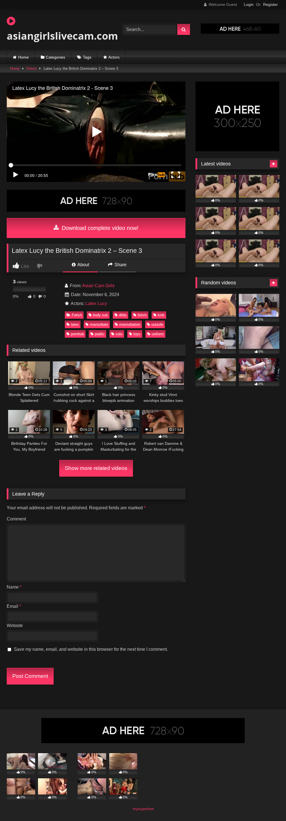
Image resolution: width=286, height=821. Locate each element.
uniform (158, 334)
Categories (55, 57)
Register (270, 4)
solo (119, 334)
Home (23, 57)
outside (157, 324)
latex (75, 324)
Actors (114, 57)
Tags (87, 57)
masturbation (129, 324)
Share (120, 264)
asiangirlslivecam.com (57, 36)
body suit (100, 315)
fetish (142, 315)
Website (15, 625)
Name (14, 587)
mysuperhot (143, 808)
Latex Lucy (96, 303)
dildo (123, 315)
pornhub (77, 334)
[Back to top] (269, 804)
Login (249, 4)
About (83, 264)
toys (137, 334)
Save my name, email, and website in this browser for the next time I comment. (91, 649)
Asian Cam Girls (98, 285)
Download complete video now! (99, 228)
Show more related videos (96, 468)
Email (14, 606)
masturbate (99, 324)
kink (161, 315)
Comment (16, 519)
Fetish (32, 68)
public (99, 334)
